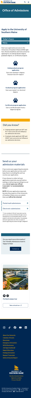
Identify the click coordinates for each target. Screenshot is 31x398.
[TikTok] (9, 327)
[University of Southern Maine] (16, 369)
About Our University (9, 335)
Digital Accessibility (16, 378)
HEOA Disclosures (8, 345)
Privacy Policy (15, 380)
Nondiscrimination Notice (16, 376)
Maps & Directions (8, 350)
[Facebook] (15, 327)
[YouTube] (20, 327)
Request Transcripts (9, 355)
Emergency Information (10, 343)
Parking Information (9, 353)
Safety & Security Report (10, 358)
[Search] (25, 2)
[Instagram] (4, 327)
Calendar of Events (8, 338)
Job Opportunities (8, 348)
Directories (6, 340)
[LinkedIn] (26, 327)
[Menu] (28, 2)
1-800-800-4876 (19, 391)
